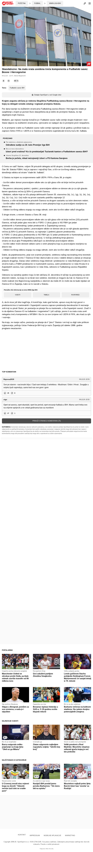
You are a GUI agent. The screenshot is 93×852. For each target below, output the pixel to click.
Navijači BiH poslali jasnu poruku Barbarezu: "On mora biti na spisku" (46, 786)
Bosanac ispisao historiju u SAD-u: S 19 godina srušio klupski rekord (45, 709)
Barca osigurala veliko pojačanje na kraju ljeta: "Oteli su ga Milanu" (13, 746)
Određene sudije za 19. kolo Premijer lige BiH (28, 143)
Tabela (46, 295)
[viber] (8, 80)
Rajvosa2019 (9, 379)
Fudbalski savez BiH (17, 88)
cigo (5, 399)
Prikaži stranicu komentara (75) (46, 421)
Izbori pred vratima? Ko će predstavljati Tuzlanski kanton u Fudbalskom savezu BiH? (47, 150)
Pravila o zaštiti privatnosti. (50, 844)
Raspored (75, 295)
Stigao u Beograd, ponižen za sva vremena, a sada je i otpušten (15, 709)
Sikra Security (49, 848)
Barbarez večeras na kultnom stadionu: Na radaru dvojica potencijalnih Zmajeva (77, 709)
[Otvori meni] (88, 3)
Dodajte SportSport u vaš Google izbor (47, 95)
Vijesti (17, 295)
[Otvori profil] (85, 3)
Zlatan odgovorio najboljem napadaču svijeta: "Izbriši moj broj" (46, 746)
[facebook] (3, 80)
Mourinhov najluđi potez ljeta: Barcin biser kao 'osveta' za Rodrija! (77, 786)
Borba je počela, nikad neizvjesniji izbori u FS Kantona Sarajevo (36, 157)
